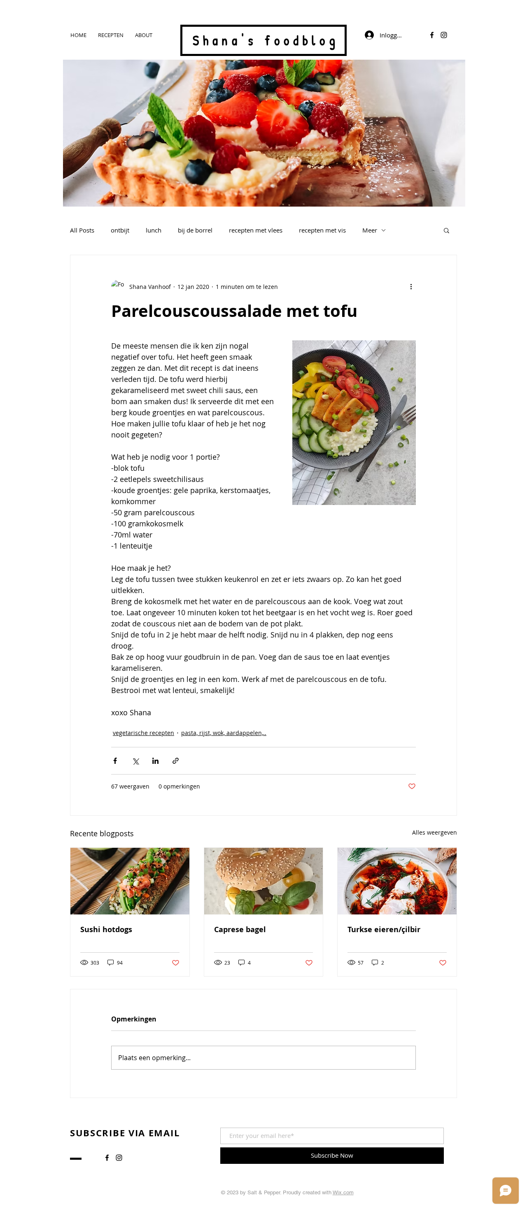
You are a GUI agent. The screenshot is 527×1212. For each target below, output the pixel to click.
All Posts (82, 230)
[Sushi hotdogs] (129, 881)
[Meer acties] (411, 286)
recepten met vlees (255, 230)
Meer (369, 230)
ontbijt (120, 230)
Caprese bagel (240, 929)
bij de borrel (195, 230)
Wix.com (343, 1192)
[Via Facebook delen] (115, 761)
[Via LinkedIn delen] (155, 761)
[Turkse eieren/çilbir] (397, 881)
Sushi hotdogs (106, 929)
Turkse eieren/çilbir (383, 929)
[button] (446, 230)
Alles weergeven (434, 832)
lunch (153, 230)
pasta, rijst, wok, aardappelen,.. (223, 733)
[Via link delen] (176, 761)
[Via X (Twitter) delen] (135, 761)
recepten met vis (322, 230)
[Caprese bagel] (263, 881)
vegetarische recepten (143, 733)
